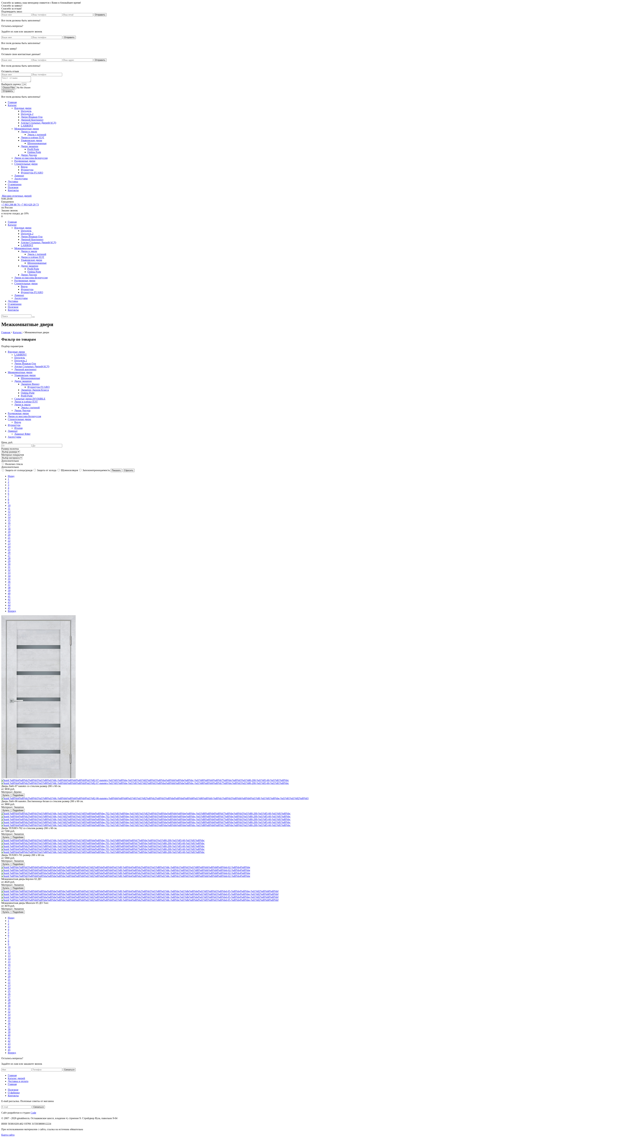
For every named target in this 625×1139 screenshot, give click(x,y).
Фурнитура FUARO (32, 172)
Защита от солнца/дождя (18, 470)
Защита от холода (46, 470)
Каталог (12, 105)
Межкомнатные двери (26, 128)
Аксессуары (21, 178)
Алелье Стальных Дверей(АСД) (38, 122)
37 (9, 584)
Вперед (12, 611)
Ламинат (19, 175)
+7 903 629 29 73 (29, 204)
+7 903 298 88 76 (10, 204)
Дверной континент (25, 369)
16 (9, 523)
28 (9, 558)
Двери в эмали (29, 131)
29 (9, 561)
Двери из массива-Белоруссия (31, 158)
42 (9, 599)
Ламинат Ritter (22, 434)
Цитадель (26, 111)
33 (9, 573)
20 (9, 534)
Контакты (13, 190)
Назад (11, 476)
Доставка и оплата (18, 1081)
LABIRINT (27, 125)
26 (9, 552)
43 (9, 602)
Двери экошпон (29, 146)
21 (9, 537)
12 (9, 511)
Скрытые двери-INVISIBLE (29, 398)
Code (33, 1112)
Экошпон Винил (30, 384)
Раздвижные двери (24, 161)
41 (9, 596)
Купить (6, 795)
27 (9, 555)
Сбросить (128, 470)
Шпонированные (37, 143)
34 (9, 575)
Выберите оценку (11, 84)
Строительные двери (26, 163)
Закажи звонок (9, 210)
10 (9, 505)
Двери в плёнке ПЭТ (32, 137)
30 (9, 564)
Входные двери (22, 108)
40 (9, 593)
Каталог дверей (16, 1078)
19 (9, 531)
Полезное (13, 187)
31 (9, 567)
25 (9, 549)
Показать (116, 470)
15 (9, 520)
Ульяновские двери (31, 140)
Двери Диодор (29, 155)
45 (9, 608)
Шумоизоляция (69, 470)
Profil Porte (33, 149)
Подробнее (18, 795)
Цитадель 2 (27, 114)
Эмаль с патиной (36, 134)
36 (9, 581)
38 (9, 587)
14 (9, 517)
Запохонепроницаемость (96, 470)
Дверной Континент (32, 119)
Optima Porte (34, 152)
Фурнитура (27, 169)
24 (9, 546)
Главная (12, 102)
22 (9, 540)
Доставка (13, 181)
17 (9, 526)
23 (9, 543)
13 (9, 514)
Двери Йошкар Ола (31, 117)
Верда (24, 166)
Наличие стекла (14, 464)
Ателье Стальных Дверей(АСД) (31, 366)
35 (9, 578)
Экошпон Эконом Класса (35, 390)
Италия (18, 428)
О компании (14, 184)
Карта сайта (7, 1134)
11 (9, 508)
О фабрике (14, 1092)
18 (9, 529)
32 (9, 570)
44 (9, 605)
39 (9, 590)
